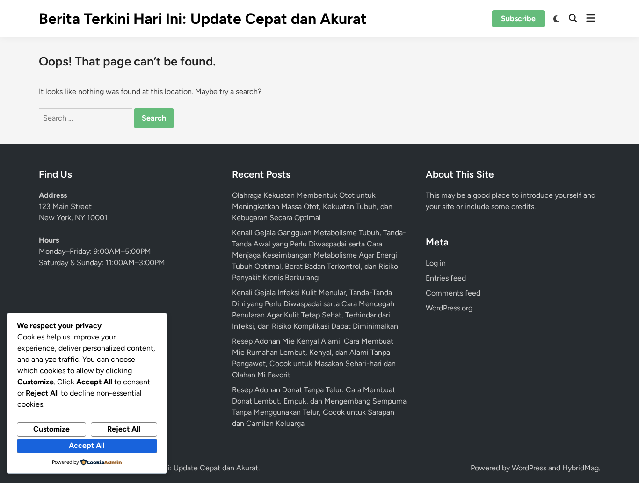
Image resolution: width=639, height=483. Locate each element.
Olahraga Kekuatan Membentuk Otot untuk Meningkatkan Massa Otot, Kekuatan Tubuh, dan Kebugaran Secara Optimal (312, 206)
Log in (436, 263)
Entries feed (446, 278)
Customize (51, 429)
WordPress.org (449, 307)
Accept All (87, 445)
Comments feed (453, 292)
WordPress (529, 467)
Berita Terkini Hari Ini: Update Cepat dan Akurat (203, 19)
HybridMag (580, 467)
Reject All (123, 429)
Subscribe (518, 18)
